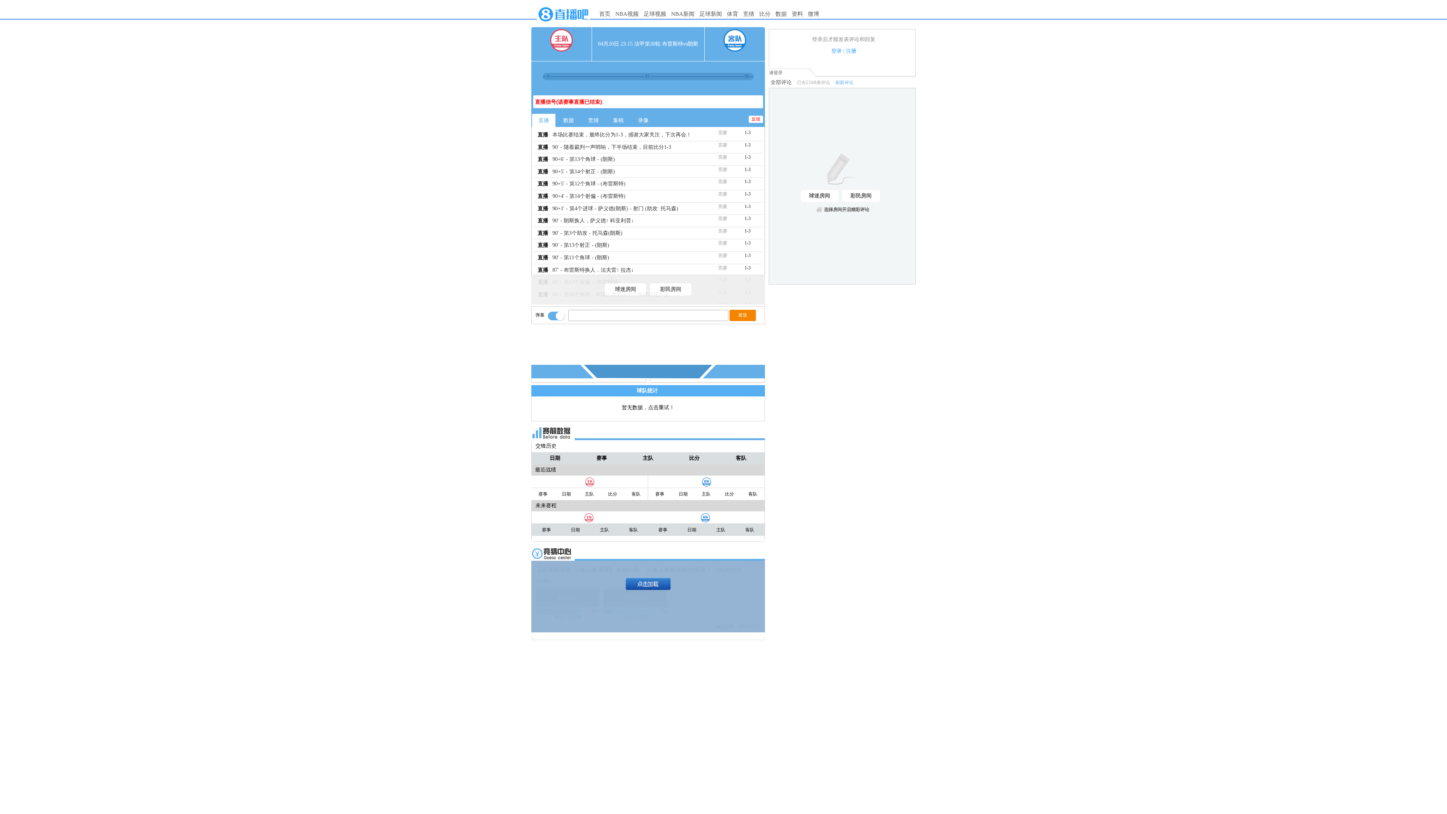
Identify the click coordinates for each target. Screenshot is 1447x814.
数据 (781, 14)
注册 (851, 51)
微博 (813, 14)
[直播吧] (563, 23)
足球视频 (655, 14)
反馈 (755, 119)
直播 (543, 120)
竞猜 (748, 14)
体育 (732, 14)
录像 (643, 120)
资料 (797, 14)
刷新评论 (844, 82)
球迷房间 (625, 289)
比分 (765, 14)
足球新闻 (710, 14)
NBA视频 (627, 14)
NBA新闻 (682, 14)
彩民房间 (670, 289)
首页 (604, 14)
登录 (836, 51)
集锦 (618, 120)
